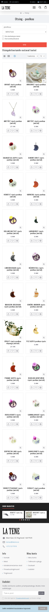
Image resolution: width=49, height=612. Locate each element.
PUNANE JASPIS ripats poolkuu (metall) (13, 379)
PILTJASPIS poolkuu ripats (36, 341)
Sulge (42, 608)
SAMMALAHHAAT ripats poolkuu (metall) (36, 416)
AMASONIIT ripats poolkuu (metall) (36, 85)
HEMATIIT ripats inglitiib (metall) (16, 513)
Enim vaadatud (8, 506)
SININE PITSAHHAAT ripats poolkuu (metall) (13, 489)
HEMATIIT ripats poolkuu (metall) (13, 195)
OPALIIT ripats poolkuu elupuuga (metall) (12, 342)
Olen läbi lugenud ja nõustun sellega (23, 598)
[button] (19, 519)
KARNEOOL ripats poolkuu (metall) (36, 195)
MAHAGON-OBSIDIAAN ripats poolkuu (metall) (12, 306)
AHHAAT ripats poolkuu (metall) (12, 85)
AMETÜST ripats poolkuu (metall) (13, 122)
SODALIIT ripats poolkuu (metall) (36, 489)
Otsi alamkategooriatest (12, 36)
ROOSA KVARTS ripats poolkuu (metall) (13, 416)
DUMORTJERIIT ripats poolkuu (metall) (36, 159)
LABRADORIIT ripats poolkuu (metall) (36, 232)
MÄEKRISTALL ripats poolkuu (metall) (36, 269)
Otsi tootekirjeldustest (12, 39)
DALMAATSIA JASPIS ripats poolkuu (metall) (13, 159)
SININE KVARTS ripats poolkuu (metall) (36, 452)
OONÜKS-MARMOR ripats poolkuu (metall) (36, 306)
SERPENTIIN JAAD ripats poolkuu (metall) (13, 452)
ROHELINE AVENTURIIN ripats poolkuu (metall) (36, 379)
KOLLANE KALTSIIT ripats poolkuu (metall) (13, 232)
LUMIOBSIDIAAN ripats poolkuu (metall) (13, 269)
